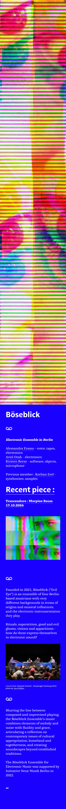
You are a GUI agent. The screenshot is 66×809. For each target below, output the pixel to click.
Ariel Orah (14, 457)
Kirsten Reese (16, 461)
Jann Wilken (19, 688)
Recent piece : (30, 490)
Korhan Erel (44, 474)
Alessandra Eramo (20, 448)
